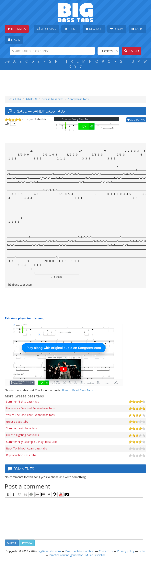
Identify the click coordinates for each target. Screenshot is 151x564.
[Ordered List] (37, 494)
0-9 (7, 61)
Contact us (106, 551)
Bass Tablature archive (79, 551)
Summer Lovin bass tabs (22, 428)
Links (142, 551)
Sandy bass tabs (78, 99)
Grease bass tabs (52, 99)
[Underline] (19, 494)
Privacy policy (125, 551)
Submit (72, 29)
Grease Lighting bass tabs (22, 435)
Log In (15, 40)
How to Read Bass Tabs (77, 390)
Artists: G (31, 99)
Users (138, 29)
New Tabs (95, 29)
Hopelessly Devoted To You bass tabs (30, 408)
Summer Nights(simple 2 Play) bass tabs (31, 442)
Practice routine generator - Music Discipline (77, 555)
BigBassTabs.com (49, 551)
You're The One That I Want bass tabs (30, 415)
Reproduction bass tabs (21, 455)
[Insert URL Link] (25, 494)
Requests (47, 29)
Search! (133, 51)
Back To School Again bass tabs (26, 448)
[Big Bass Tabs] (75, 12)
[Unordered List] (43, 494)
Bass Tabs (14, 99)
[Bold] (7, 494)
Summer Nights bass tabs (22, 401)
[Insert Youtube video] (61, 494)
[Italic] (13, 494)
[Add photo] (66, 494)
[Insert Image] (31, 494)
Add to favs (137, 119)
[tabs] (55, 494)
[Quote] (49, 494)
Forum (118, 29)
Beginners (18, 29)
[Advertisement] (76, 82)
